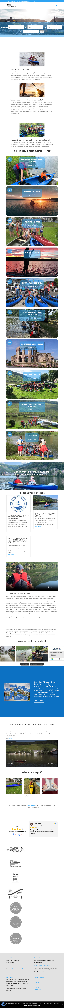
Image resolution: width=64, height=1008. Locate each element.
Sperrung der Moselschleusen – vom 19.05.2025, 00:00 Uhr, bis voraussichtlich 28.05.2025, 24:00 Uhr (18, 541)
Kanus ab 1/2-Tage (32, 222)
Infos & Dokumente (40, 980)
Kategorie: (4, 27)
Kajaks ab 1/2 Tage (32, 191)
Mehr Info (39, 701)
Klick (32, 479)
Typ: (45, 27)
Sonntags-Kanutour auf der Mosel (32, 161)
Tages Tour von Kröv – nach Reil (32, 405)
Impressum (38, 989)
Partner (37, 982)
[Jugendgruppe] (40, 654)
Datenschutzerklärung (33, 1005)
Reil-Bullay (32, 436)
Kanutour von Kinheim (32, 283)
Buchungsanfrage (39, 977)
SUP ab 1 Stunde (32, 253)
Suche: (21, 31)
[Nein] (62, 1005)
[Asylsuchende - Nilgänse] (24, 654)
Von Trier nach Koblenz (32, 344)
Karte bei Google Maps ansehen (42, 965)
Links (36, 985)
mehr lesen (11, 530)
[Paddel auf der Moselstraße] (7, 654)
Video (10, 738)
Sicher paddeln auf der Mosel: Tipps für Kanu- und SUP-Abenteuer (45, 515)
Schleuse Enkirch (32, 375)
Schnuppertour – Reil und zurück (32, 314)
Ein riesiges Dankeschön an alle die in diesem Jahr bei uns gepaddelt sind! (18, 516)
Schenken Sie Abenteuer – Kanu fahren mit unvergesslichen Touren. (46, 684)
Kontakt (37, 987)
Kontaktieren (31, 805)
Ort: (25, 27)
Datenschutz (38, 992)
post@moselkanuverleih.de (16, 969)
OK (25, 1005)
